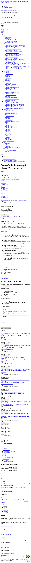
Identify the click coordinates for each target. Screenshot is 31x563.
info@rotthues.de (4, 278)
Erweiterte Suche (4, 29)
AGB (4, 454)
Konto (2, 154)
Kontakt (5, 448)
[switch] (28, 561)
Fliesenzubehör (6, 157)
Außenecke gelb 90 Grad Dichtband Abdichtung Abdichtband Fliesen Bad (12, 348)
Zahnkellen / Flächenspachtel (10, 160)
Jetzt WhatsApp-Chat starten (7, 553)
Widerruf (5, 455)
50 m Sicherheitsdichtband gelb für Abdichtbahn (12, 393)
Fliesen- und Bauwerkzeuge (9, 159)
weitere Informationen (6, 534)
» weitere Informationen (6, 526)
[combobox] (7, 28)
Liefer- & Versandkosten (9, 451)
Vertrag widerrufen (8, 457)
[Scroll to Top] (2, 561)
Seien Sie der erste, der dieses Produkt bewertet (11, 216)
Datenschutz (6, 459)
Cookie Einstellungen (8, 461)
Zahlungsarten (6, 450)
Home (4, 156)
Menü (2, 32)
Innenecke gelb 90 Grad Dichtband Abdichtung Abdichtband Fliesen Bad (12, 383)
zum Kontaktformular (5, 547)
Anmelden (5, 6)
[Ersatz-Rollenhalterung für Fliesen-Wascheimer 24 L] (4, 185)
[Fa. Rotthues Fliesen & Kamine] (8, 10)
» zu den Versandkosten (6, 491)
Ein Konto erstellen (7, 7)
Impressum (5, 460)
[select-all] (6, 286)
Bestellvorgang (6, 452)
